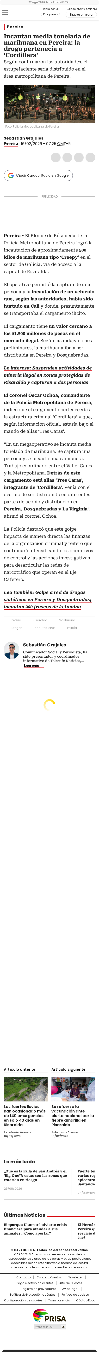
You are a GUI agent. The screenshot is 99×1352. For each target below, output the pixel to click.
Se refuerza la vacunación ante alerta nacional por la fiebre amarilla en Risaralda (72, 1116)
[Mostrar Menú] (5, 12)
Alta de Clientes (70, 1283)
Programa (50, 14)
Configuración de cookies (23, 1300)
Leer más (31, 665)
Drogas (17, 628)
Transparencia (59, 1300)
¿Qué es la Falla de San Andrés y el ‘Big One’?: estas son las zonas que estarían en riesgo (35, 1175)
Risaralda (40, 620)
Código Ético (85, 1300)
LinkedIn (79, 157)
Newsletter (75, 1277)
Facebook (56, 157)
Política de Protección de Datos (33, 1295)
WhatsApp (90, 157)
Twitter (67, 157)
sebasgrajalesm (46, 138)
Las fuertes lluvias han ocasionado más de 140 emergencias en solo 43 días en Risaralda (25, 1116)
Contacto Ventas (49, 1277)
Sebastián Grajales (23, 138)
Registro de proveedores (38, 1289)
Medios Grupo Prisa (49, 1327)
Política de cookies (75, 1295)
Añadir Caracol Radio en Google (42, 175)
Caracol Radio (24, 12)
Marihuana (67, 620)
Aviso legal (70, 1289)
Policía (72, 628)
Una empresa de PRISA (49, 1315)
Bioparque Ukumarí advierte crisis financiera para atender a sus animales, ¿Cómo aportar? (35, 1229)
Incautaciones (45, 628)
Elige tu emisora (81, 14)
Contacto (23, 1277)
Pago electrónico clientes (35, 1283)
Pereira (15, 27)
